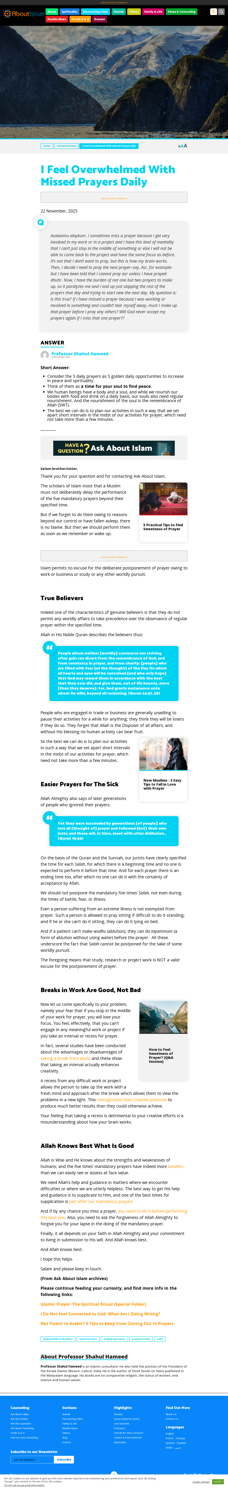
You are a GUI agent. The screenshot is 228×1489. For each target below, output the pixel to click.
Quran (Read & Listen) (127, 1418)
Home (46, 146)
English (170, 1433)
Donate (99, 19)
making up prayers (114, 1339)
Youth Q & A (80, 19)
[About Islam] (23, 14)
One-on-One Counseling (24, 1437)
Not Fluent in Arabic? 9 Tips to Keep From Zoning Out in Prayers (107, 1323)
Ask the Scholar (19, 1418)
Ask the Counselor (21, 1423)
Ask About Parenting (22, 1428)
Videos (134, 12)
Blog (64, 1437)
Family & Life (153, 12)
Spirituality (70, 12)
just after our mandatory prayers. (101, 1201)
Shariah (118, 12)
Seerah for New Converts (128, 1432)
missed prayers (88, 1339)
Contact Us (172, 1418)
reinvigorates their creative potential (132, 1099)
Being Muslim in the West (58, 1339)
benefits (175, 1166)
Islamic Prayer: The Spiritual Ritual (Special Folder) (93, 1304)
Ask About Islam (66, 146)
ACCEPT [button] (218, 1481)
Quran (52, 12)
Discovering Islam (95, 12)
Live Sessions (122, 1423)
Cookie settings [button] (201, 1481)
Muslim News (57, 19)
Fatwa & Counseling (181, 12)
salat (160, 1339)
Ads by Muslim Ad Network (114, 2)
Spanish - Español (176, 1442)
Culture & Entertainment (128, 1437)
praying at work (141, 1339)
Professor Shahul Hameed (79, 353)
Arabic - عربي (173, 1447)
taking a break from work (65, 1058)
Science (66, 1442)
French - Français (175, 1438)
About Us (171, 1414)
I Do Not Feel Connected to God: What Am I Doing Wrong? (100, 1314)
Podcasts (119, 1428)
